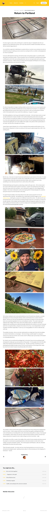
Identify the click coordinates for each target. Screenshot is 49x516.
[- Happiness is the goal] (24, 474)
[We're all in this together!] (24, 471)
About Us (16, 3)
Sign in (37, 3)
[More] (25, 3)
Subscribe (44, 3)
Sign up (24, 510)
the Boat (21, 3)
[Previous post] (4, 457)
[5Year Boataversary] (24, 477)
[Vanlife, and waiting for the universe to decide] (24, 483)
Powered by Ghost (43, 510)
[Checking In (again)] (24, 480)
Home (11, 3)
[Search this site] (34, 3)
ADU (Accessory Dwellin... (30, 10)
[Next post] (45, 457)
